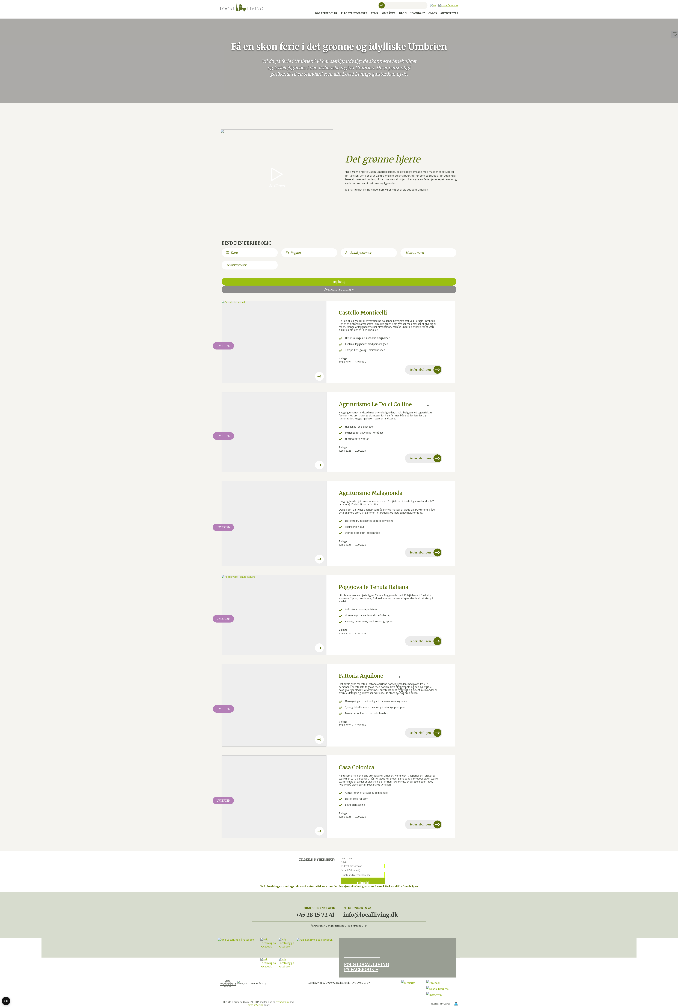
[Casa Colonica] (274, 796)
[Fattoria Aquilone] (274, 705)
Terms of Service (255, 1004)
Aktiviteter (449, 13)
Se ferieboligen (420, 369)
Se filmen (277, 185)
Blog (403, 13)
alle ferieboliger (354, 13)
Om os (432, 13)
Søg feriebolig (325, 13)
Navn (344, 862)
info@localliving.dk (370, 914)
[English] (433, 5)
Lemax (447, 1003)
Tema (375, 13)
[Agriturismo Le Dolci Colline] (274, 432)
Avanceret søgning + (339, 289)
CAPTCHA (346, 858)
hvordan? (417, 13)
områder (389, 13)
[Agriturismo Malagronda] (274, 523)
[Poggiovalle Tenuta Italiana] (274, 615)
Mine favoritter (674, 34)
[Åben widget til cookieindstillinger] (6, 1001)
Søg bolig (339, 281)
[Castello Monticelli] (274, 342)
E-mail (350, 870)
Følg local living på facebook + (366, 967)
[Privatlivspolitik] (456, 1004)
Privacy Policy (282, 1001)
